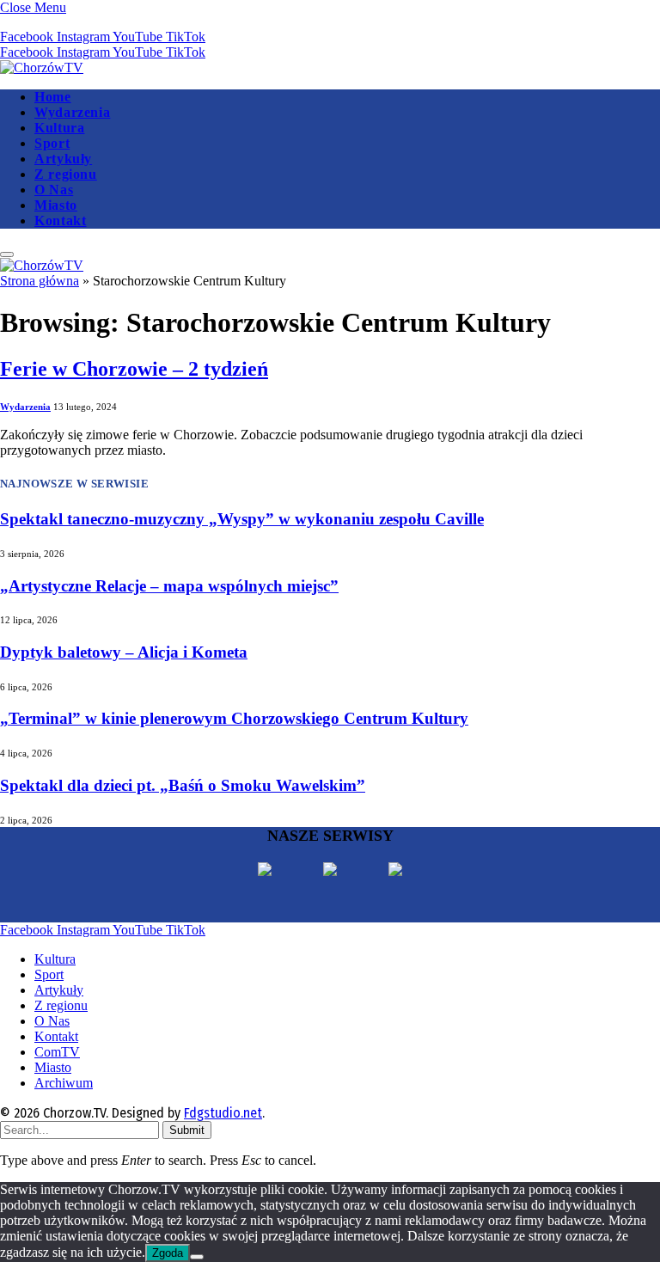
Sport (52, 143)
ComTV (57, 1052)
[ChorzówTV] (41, 67)
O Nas (53, 189)
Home (52, 96)
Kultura (59, 127)
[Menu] (7, 254)
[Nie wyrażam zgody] (197, 1256)
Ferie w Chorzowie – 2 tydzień (134, 369)
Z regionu (65, 174)
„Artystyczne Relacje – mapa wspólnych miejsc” (169, 586)
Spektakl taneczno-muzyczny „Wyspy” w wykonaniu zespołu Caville (242, 519)
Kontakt (60, 220)
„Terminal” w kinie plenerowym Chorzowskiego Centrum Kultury (234, 718)
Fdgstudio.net (223, 1113)
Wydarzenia (72, 112)
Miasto (55, 205)
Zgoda (167, 1253)
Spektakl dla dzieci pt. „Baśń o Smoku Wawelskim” (182, 785)
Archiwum (63, 1082)
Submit (187, 1130)
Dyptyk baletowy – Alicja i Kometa (124, 652)
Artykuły (63, 158)
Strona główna (39, 280)
